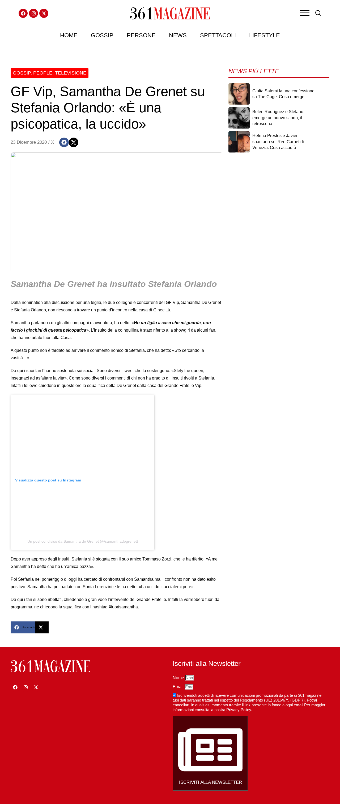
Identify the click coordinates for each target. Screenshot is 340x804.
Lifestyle (264, 35)
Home (69, 35)
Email (179, 687)
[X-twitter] (43, 13)
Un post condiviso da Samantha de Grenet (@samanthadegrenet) (82, 541)
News (178, 35)
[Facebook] (23, 13)
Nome (179, 677)
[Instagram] (33, 13)
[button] (64, 142)
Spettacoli (218, 35)
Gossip (102, 35)
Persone (141, 35)
